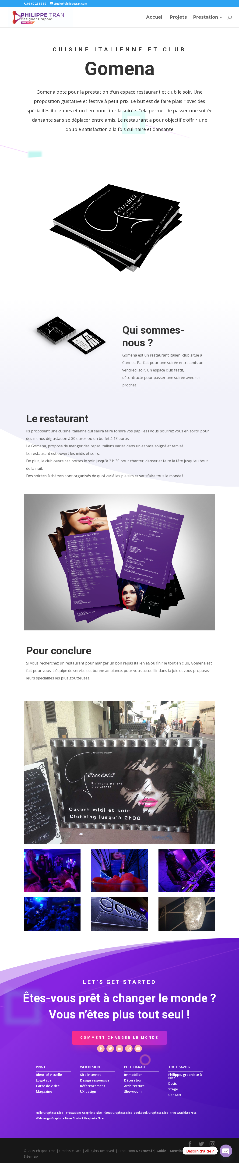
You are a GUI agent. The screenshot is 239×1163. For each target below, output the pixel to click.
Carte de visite (48, 1086)
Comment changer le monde (119, 1037)
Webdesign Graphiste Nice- (54, 1118)
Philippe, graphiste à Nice (185, 1076)
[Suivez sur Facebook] (101, 1048)
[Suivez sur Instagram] (129, 1048)
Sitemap (31, 1156)
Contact (175, 1094)
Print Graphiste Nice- (184, 1113)
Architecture (134, 1086)
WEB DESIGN (90, 1067)
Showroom (133, 1091)
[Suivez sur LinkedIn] (119, 1048)
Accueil (155, 18)
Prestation (205, 18)
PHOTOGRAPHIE (136, 1067)
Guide (161, 1151)
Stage (173, 1089)
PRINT (41, 1067)
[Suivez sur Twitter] (110, 1048)
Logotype (43, 1080)
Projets (178, 18)
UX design (88, 1091)
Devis (172, 1083)
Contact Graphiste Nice (88, 1118)
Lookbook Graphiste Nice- (151, 1113)
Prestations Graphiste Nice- (84, 1113)
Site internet (90, 1074)
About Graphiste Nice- (118, 1113)
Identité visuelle (49, 1074)
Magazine (44, 1091)
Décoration (133, 1080)
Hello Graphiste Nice (49, 1113)
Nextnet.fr (145, 1151)
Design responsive (94, 1080)
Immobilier (133, 1074)
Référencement (92, 1086)
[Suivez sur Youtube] (138, 1048)
